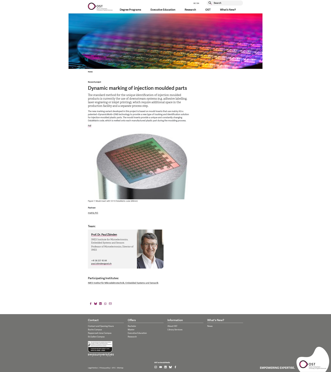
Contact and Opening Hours (101, 326)
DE (194, 3)
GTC (113, 368)
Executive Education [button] (163, 10)
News (210, 326)
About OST (172, 326)
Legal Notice (92, 368)
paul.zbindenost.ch (101, 263)
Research (132, 336)
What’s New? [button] (228, 10)
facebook (90, 304)
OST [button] (208, 10)
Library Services (174, 329)
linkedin (100, 304)
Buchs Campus (95, 329)
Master (131, 329)
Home (90, 72)
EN (198, 3)
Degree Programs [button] (130, 10)
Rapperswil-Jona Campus (99, 333)
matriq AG (93, 212)
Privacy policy (104, 368)
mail (110, 304)
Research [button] (190, 10)
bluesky (95, 304)
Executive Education (137, 333)
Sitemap (120, 368)
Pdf (89, 125)
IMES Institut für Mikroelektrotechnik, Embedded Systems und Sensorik (123, 282)
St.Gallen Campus (96, 336)
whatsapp (105, 304)
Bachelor (132, 326)
